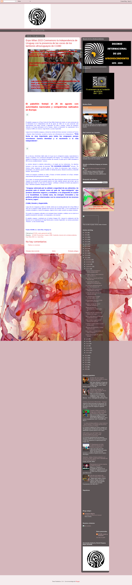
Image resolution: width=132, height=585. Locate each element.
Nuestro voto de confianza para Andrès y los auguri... (94, 313)
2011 (86, 362)
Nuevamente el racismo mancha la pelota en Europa (98, 465)
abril (87, 345)
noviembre (89, 262)
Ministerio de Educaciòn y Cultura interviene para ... (94, 328)
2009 (86, 367)
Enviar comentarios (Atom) (56, 255)
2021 (86, 244)
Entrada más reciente (32, 251)
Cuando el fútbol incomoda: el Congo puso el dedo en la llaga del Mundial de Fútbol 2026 (98, 412)
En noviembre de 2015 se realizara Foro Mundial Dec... (94, 282)
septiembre (89, 266)
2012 (86, 360)
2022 (86, 241)
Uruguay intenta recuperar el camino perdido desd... (93, 271)
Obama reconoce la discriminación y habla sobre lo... (94, 309)
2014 (86, 355)
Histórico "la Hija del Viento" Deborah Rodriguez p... (93, 304)
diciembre (89, 259)
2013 (86, 358)
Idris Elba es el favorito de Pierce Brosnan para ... (94, 278)
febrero (88, 350)
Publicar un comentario (34, 245)
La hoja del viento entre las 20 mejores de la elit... (93, 293)
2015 (86, 257)
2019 (86, 248)
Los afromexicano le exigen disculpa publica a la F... (93, 297)
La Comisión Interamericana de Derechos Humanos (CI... (94, 286)
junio (87, 341)
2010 (86, 364)
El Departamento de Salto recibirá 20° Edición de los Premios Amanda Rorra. (97, 446)
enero (87, 352)
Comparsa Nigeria (90, 513)
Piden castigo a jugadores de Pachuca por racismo (93, 320)
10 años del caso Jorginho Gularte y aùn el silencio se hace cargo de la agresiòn (98, 379)
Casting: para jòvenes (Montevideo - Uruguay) (95, 402)
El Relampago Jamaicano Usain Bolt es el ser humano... (94, 301)
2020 (86, 246)
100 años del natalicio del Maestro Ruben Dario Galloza (97, 476)
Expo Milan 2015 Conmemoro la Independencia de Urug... (94, 289)
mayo (87, 343)
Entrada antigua (73, 251)
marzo (88, 348)
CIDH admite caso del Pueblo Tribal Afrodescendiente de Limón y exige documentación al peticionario (92, 434)
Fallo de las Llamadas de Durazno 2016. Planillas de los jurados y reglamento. (98, 391)
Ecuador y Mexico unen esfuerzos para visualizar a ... (94, 275)
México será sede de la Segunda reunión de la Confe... (94, 317)
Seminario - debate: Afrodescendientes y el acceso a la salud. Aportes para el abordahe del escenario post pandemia (95, 458)
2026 (86, 232)
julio (87, 339)
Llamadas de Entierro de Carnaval (93, 515)
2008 (86, 369)
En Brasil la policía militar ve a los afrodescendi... (94, 324)
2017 (86, 253)
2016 (86, 255)
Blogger (78, 581)
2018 (86, 251)
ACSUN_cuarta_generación (102, 534)
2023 (86, 239)
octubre (88, 264)
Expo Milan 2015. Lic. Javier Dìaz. (35, 237)
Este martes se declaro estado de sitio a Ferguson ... (94, 331)
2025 (86, 235)
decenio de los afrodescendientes (68, 235)
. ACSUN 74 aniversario (37, 235)
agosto (88, 268)
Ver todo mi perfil (100, 537)
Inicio (53, 251)
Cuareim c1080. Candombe (51, 235)
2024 (86, 237)
